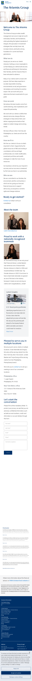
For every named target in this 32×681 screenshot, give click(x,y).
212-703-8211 (7, 621)
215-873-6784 (6, 614)
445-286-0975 (6, 629)
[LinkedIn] (3, 615)
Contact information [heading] (6, 600)
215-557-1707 (7, 628)
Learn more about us (10, 231)
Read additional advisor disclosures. (9, 568)
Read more (9, 331)
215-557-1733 (7, 612)
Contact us (6, 201)
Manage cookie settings (16, 677)
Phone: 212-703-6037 (5, 603)
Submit (8, 452)
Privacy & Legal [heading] (21, 644)
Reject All (16, 668)
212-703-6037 (7, 635)
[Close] (29, 652)
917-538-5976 (6, 622)
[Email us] (1, 605)
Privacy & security (20, 646)
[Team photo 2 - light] (16, 17)
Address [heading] (3, 644)
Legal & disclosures (21, 648)
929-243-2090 (6, 637)
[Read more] (5, 535)
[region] (16, 666)
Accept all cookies (16, 673)
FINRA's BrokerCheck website (18, 580)
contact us (17, 367)
